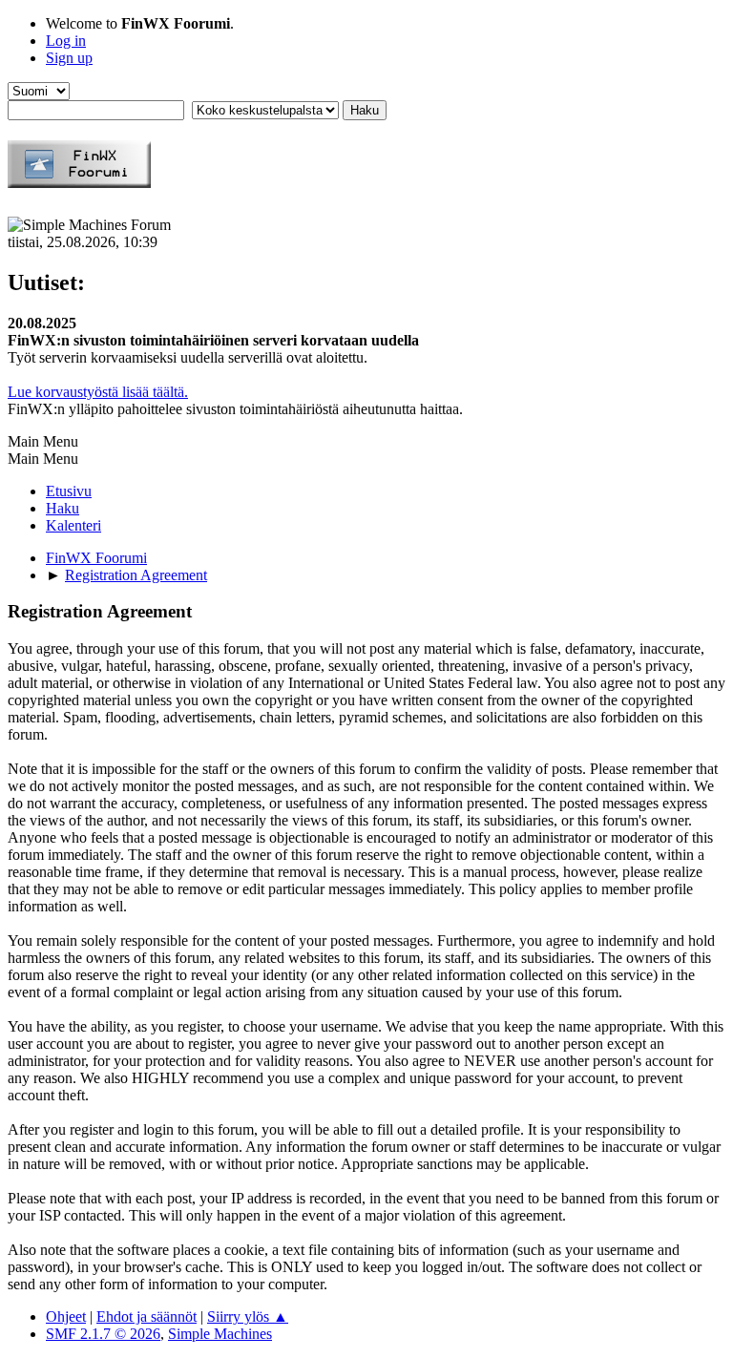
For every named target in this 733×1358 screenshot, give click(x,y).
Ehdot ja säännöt (146, 1316)
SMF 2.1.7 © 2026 (103, 1334)
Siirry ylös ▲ (247, 1316)
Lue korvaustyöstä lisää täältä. (98, 392)
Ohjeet (66, 1316)
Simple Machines (220, 1334)
